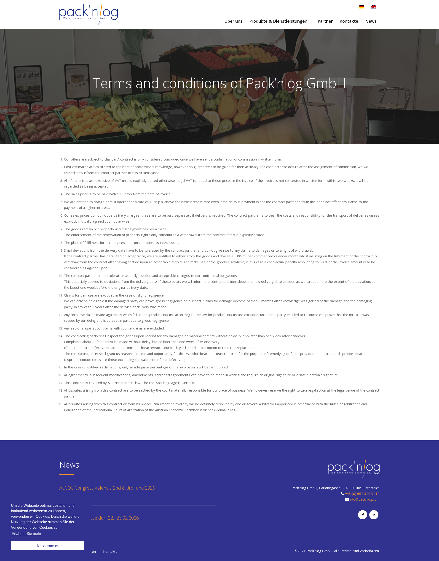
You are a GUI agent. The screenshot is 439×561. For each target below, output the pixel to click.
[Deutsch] (362, 6)
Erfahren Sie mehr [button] (26, 534)
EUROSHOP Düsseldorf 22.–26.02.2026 (99, 518)
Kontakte (349, 21)
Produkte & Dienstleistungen (278, 21)
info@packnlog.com (365, 499)
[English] (374, 6)
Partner (325, 21)
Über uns (233, 21)
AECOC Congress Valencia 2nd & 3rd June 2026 (107, 488)
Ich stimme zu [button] (47, 545)
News (371, 21)
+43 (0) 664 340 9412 (362, 493)
